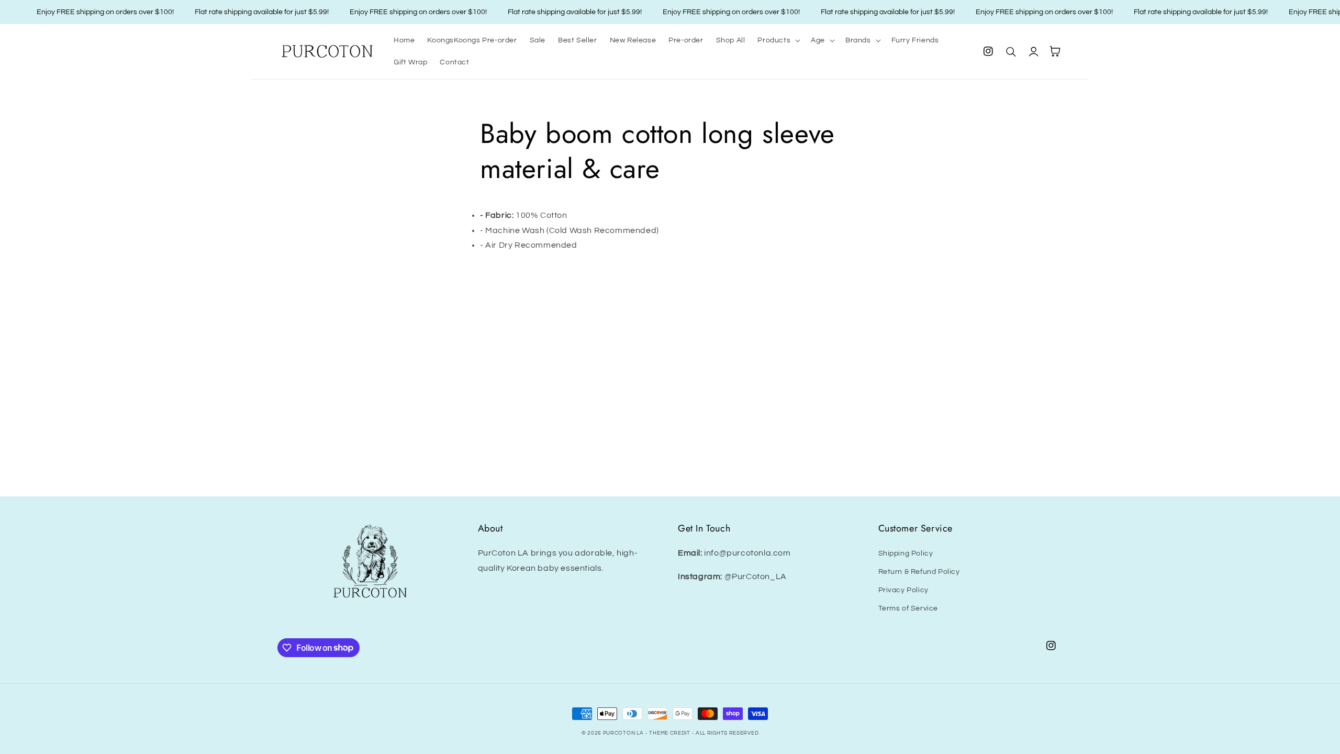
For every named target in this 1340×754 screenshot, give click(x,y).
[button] (778, 40)
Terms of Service (908, 608)
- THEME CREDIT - (670, 733)
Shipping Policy (905, 553)
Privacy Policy (903, 590)
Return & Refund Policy (919, 571)
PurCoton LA (623, 733)
